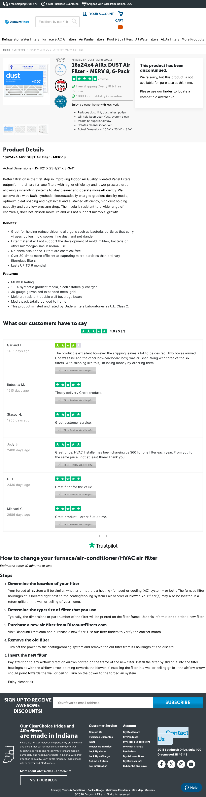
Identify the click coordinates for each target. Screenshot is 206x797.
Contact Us (95, 732)
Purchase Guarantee (101, 736)
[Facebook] (162, 764)
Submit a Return (98, 761)
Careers (150, 790)
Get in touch (194, 12)
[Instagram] (181, 764)
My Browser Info (132, 761)
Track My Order (138, 11)
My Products (130, 736)
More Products (193, 39)
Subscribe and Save (135, 765)
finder (168, 91)
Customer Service (167, 11)
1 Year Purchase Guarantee (62, 3)
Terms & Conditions (73, 790)
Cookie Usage (96, 790)
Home (6, 49)
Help (194, 788)
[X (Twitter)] (171, 764)
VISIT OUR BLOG (43, 780)
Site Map (137, 790)
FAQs (92, 741)
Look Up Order (97, 751)
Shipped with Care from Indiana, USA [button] (109, 3)
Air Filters (19, 49)
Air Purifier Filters (91, 39)
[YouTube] (191, 764)
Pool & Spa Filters (120, 39)
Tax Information (98, 765)
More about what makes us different (45, 771)
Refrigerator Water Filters (20, 39)
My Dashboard (131, 732)
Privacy (55, 790)
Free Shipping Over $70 (23, 3)
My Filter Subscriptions (136, 741)
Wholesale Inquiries (100, 746)
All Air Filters (170, 39)
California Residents (118, 790)
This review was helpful (78, 370)
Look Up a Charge (99, 756)
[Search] (74, 21)
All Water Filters (146, 39)
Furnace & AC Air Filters (59, 39)
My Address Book (133, 756)
